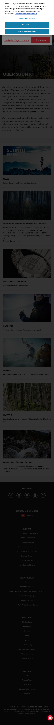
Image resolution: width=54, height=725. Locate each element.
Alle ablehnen (27, 25)
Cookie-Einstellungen (27, 19)
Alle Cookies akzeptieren (27, 31)
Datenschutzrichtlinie (29, 13)
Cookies (18, 13)
